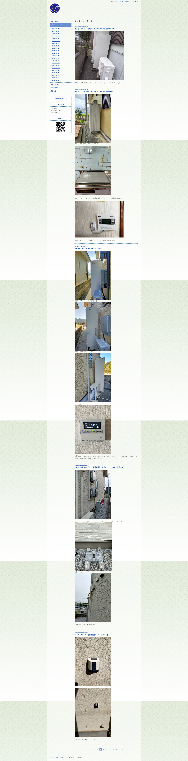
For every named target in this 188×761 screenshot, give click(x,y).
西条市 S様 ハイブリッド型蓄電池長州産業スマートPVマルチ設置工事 (99, 467)
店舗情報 (53, 91)
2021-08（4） (56, 72)
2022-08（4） (56, 48)
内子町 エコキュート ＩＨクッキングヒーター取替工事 (94, 91)
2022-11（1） (56, 43)
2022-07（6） (56, 50)
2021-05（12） (56, 80)
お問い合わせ (55, 87)
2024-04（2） (56, 33)
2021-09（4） (56, 70)
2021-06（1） (56, 77)
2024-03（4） (56, 36)
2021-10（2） (56, 68)
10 (116, 749)
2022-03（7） (56, 60)
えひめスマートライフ (61, 757)
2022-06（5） (56, 53)
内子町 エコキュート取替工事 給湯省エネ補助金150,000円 (95, 29)
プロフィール (55, 84)
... (119, 749)
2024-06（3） (56, 28)
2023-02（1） (56, 41)
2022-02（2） (56, 63)
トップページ (55, 21)
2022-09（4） (56, 45)
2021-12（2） (56, 65)
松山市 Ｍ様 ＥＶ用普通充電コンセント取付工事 (91, 635)
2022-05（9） (56, 55)
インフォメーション (56, 25)
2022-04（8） (56, 58)
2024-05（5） (56, 31)
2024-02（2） (56, 38)
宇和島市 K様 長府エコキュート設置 (88, 248)
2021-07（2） (56, 75)
